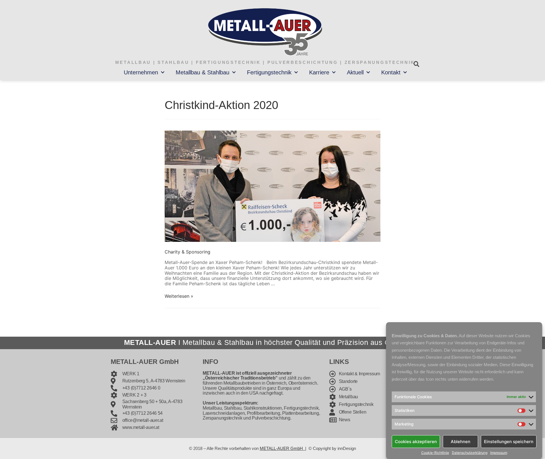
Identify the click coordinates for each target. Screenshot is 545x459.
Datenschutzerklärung (469, 453)
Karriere (319, 72)
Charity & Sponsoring (187, 252)
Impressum (498, 453)
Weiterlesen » (179, 296)
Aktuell (355, 72)
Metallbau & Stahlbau (202, 72)
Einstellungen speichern (508, 441)
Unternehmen (141, 72)
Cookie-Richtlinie (435, 453)
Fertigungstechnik (269, 72)
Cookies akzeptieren (416, 441)
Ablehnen (460, 441)
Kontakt (391, 72)
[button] (416, 64)
